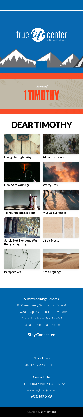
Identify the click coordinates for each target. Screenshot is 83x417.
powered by (41, 411)
